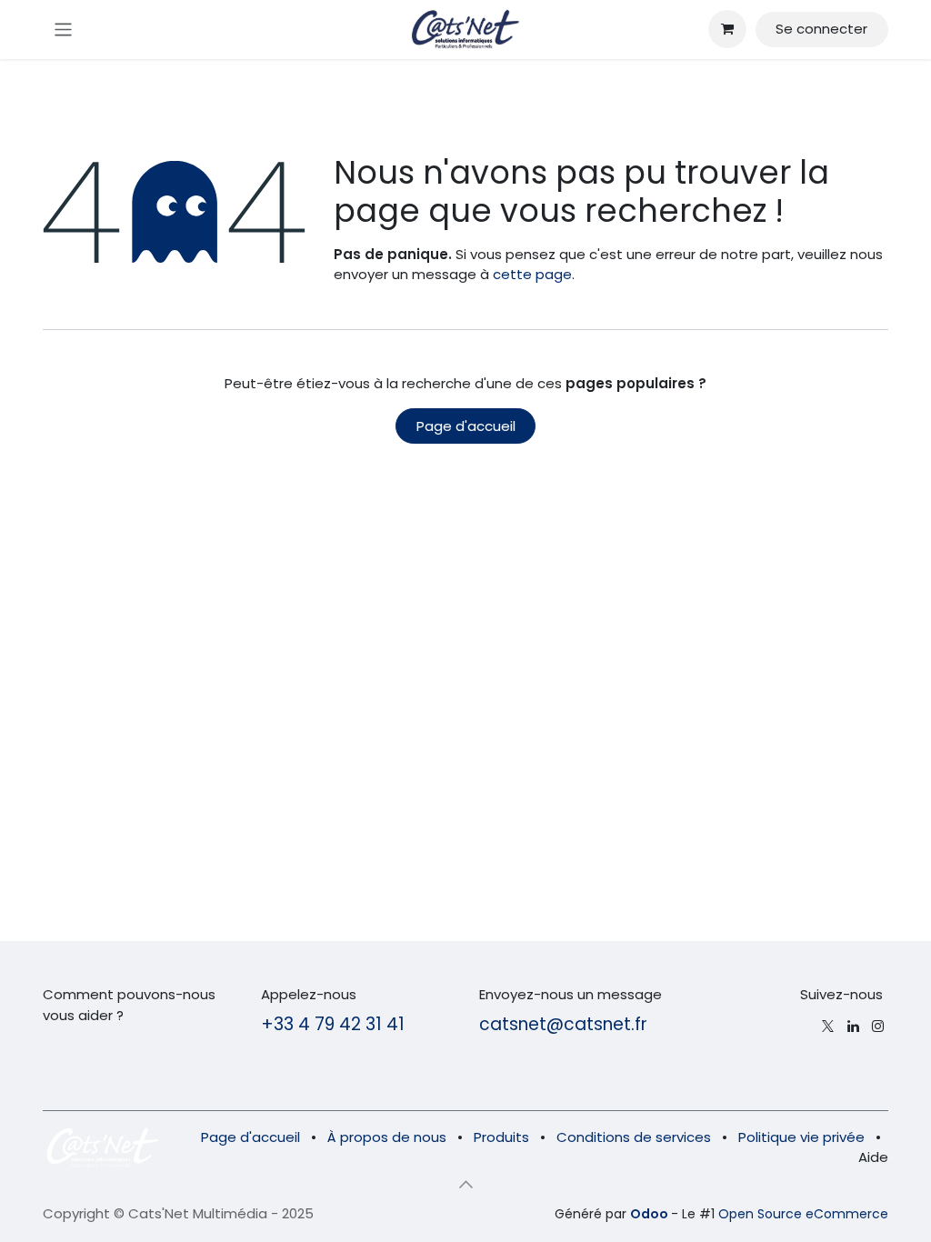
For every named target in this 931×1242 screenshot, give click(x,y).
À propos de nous (386, 1137)
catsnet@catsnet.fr (563, 1024)
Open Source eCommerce (803, 1214)
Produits (501, 1137)
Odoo (650, 1214)
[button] (465, 1185)
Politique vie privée (801, 1137)
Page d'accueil (466, 426)
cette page (532, 274)
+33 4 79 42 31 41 (333, 1024)
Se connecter (821, 28)
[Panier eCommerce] (727, 29)
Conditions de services (633, 1137)
